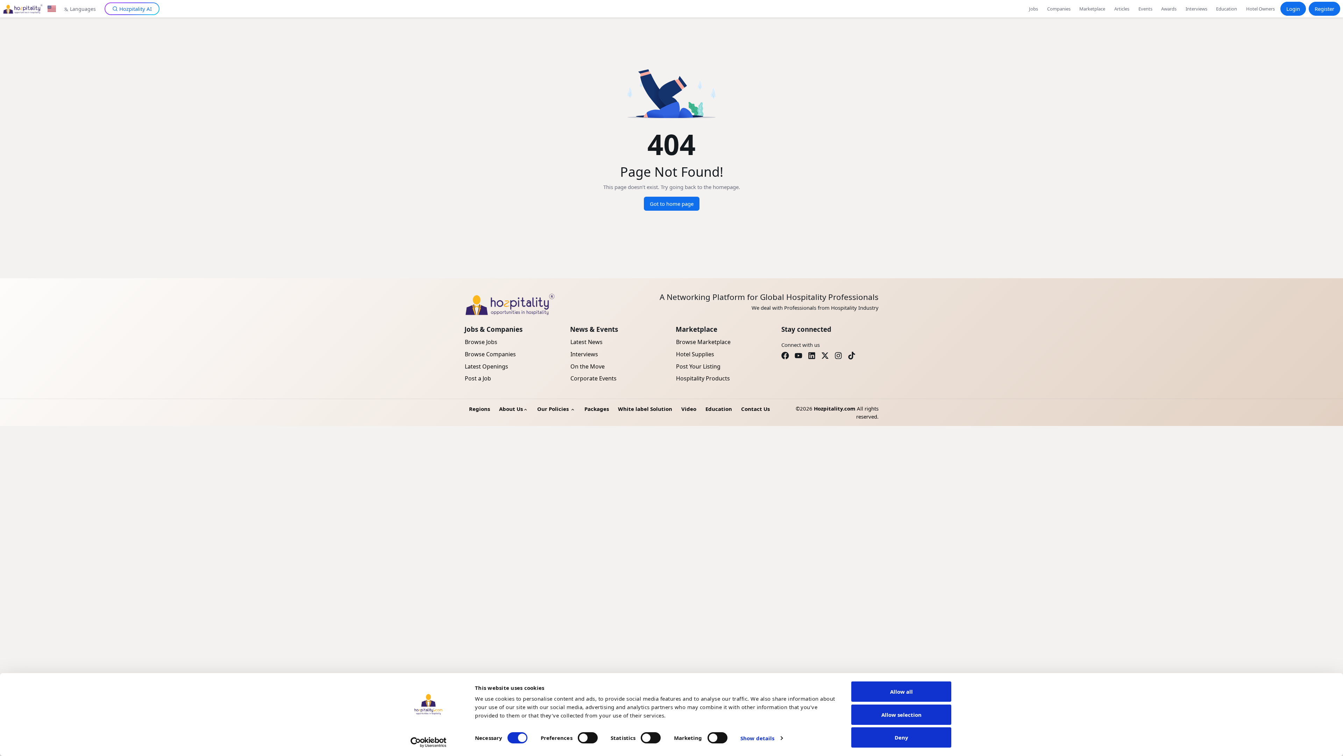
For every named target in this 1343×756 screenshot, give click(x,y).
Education (1226, 9)
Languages (83, 9)
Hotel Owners (1260, 9)
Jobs (1033, 9)
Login (1293, 8)
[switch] (588, 737)
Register (1324, 8)
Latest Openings (486, 366)
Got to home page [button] (672, 203)
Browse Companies (490, 354)
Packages (596, 408)
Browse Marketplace (703, 342)
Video (688, 408)
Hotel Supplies (695, 354)
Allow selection (901, 714)
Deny (901, 737)
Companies (1059, 9)
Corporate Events (593, 378)
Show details (757, 738)
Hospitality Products (703, 378)
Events (1145, 9)
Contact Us (755, 408)
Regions (479, 408)
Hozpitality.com (834, 408)
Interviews (1196, 9)
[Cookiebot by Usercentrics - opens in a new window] (428, 742)
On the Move (587, 366)
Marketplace (1092, 9)
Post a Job (478, 378)
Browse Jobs (481, 342)
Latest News (586, 342)
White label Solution (645, 408)
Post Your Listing (698, 366)
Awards (1169, 9)
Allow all (901, 691)
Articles (1121, 9)
